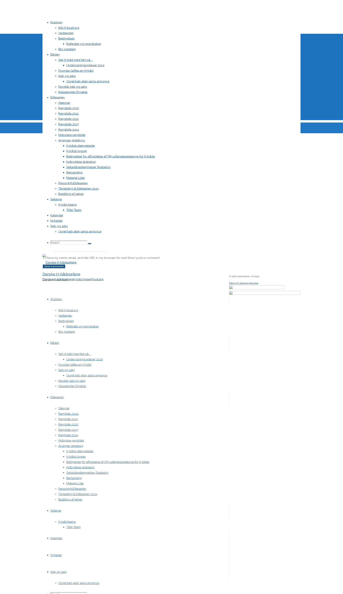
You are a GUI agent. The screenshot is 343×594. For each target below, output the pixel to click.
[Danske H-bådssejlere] (59, 262)
